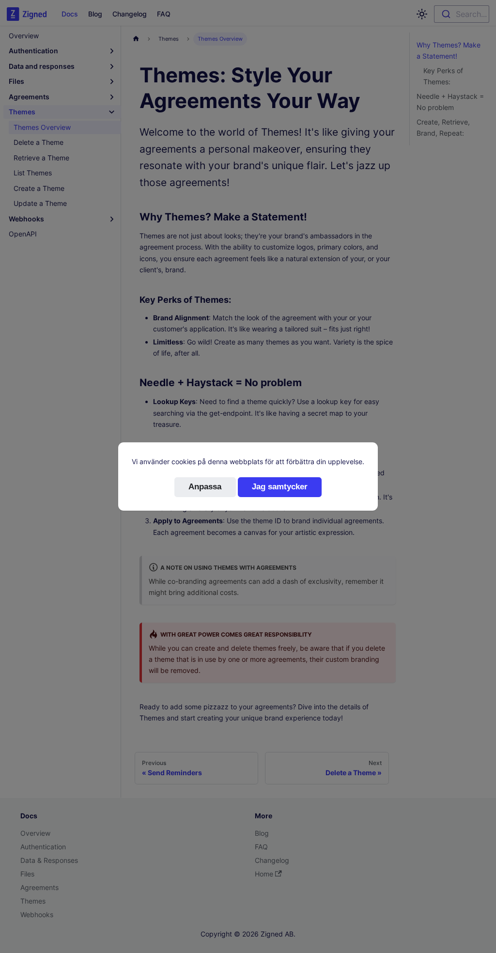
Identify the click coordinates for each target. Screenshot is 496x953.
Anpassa (204, 486)
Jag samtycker (280, 486)
